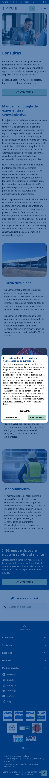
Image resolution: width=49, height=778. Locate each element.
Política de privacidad (12, 401)
